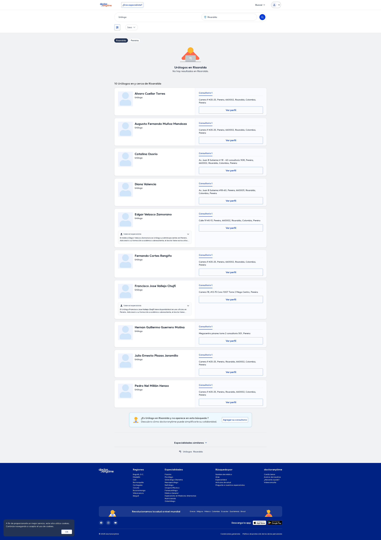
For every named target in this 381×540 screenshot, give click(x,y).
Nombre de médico (224, 474)
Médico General (171, 493)
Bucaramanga (139, 490)
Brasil (243, 511)
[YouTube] (115, 522)
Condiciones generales (230, 534)
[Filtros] (117, 27)
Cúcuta (136, 488)
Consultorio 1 (205, 92)
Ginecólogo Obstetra (174, 480)
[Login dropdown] (276, 5)
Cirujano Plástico (172, 488)
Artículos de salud (223, 482)
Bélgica (200, 511)
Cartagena (138, 485)
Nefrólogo (169, 485)
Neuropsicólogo (171, 482)
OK (66, 531)
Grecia (193, 511)
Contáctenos (269, 474)
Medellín (136, 477)
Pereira (135, 40)
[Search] (262, 17)
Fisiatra (168, 474)
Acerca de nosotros (272, 477)
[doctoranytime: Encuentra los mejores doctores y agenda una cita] (180, 451)
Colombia (216, 511)
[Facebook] (101, 522)
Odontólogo (170, 501)
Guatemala (234, 511)
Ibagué (136, 496)
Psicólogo (169, 477)
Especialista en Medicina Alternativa (180, 496)
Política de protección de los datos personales (262, 534)
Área (218, 477)
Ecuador (224, 511)
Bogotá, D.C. (138, 474)
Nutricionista (170, 498)
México (207, 511)
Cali (134, 480)
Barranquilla (138, 482)
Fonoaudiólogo (171, 490)
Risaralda (121, 40)
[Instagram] (108, 522)
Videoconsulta (270, 482)
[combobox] (157, 17)
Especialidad (221, 480)
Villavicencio (138, 493)
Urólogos (187, 451)
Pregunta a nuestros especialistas (230, 485)
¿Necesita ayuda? (271, 480)
